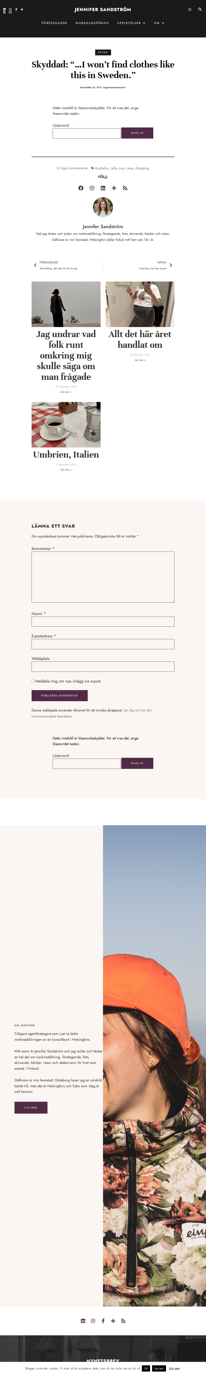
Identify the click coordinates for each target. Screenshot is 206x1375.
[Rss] (4, 12)
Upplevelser (129, 23)
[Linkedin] (4, 9)
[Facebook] (81, 188)
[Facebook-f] (16, 9)
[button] (200, 9)
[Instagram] (10, 9)
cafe (113, 168)
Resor (103, 52)
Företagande (54, 23)
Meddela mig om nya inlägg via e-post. (68, 681)
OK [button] (146, 1368)
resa (130, 168)
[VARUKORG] (190, 9)
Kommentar (43, 549)
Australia (101, 168)
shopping (142, 168)
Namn (39, 614)
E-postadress (44, 636)
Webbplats (40, 659)
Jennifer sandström (103, 9)
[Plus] (22, 9)
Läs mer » (66, 392)
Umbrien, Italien (66, 454)
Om (157, 23)
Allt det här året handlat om (140, 339)
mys (122, 168)
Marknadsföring (92, 23)
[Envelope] (10, 12)
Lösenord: (61, 125)
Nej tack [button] (159, 1368)
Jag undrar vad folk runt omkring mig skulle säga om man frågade (66, 355)
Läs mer (31, 1107)
